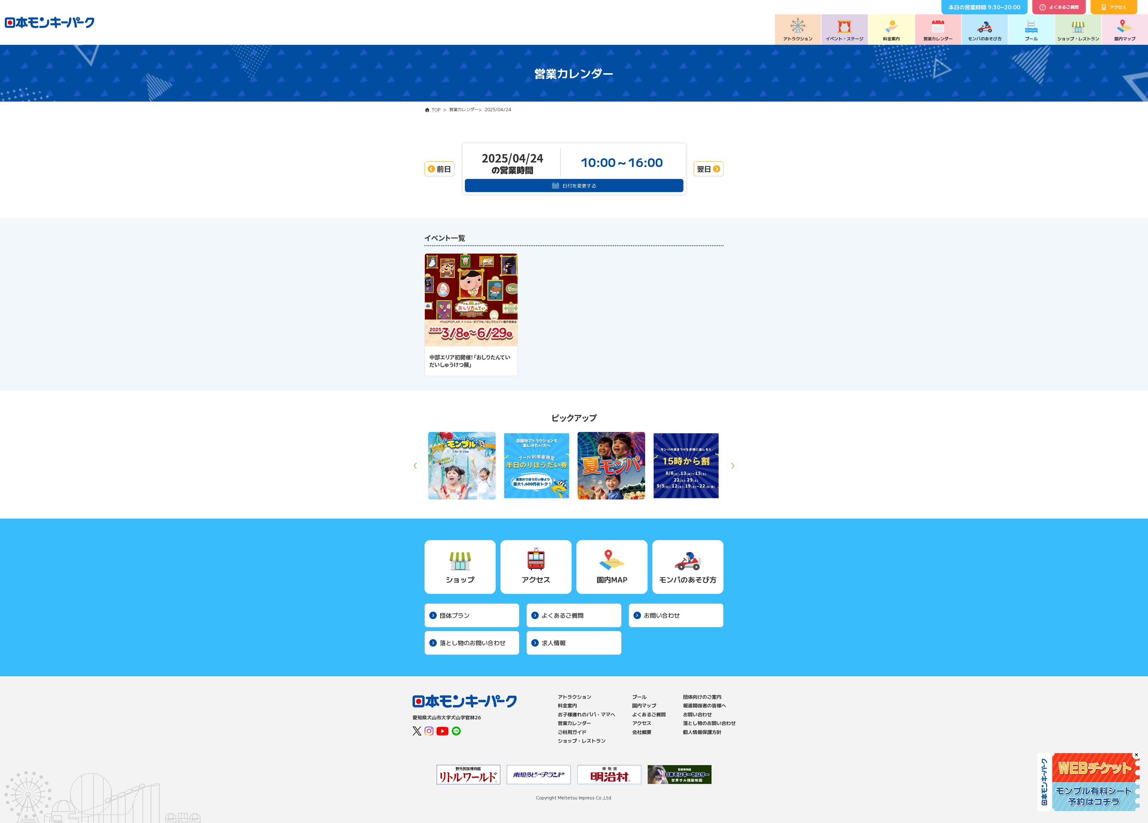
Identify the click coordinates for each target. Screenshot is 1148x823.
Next (733, 467)
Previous (416, 467)
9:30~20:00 (1004, 7)
